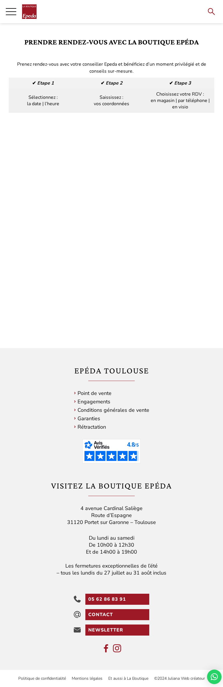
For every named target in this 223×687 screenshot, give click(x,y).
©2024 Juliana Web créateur (179, 678)
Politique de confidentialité (42, 678)
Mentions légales (87, 678)
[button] (214, 677)
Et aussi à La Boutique (128, 678)
